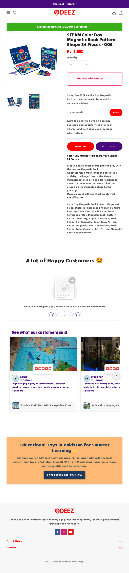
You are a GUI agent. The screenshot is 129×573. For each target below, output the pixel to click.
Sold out (80, 146)
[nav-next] (116, 375)
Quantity (72, 57)
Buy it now (109, 146)
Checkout (58, 3)
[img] (43, 369)
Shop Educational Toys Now (64, 474)
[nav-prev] (12, 375)
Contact (72, 3)
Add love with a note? (90, 78)
